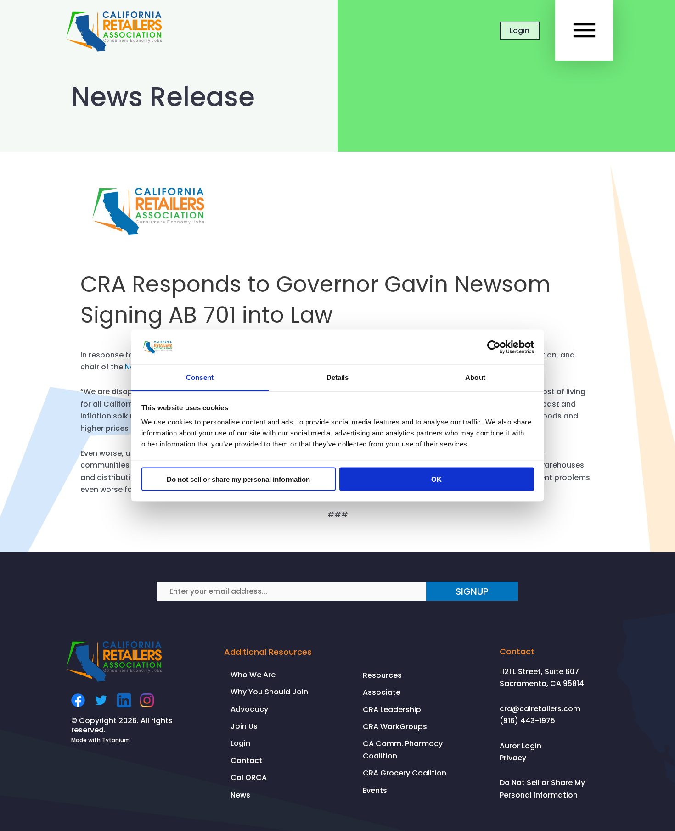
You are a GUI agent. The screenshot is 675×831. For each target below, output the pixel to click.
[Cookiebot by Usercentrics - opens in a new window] (494, 347)
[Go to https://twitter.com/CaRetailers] (101, 700)
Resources (382, 675)
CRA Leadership (392, 709)
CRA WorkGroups (395, 726)
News (240, 795)
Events (375, 790)
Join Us (244, 726)
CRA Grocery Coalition (404, 773)
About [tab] (475, 377)
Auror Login (520, 746)
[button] (472, 591)
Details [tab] (337, 377)
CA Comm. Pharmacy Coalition (403, 749)
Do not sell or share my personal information (238, 479)
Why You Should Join (269, 691)
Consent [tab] (200, 377)
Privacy (513, 758)
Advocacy (249, 709)
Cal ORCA (249, 777)
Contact (246, 760)
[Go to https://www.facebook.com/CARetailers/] (78, 700)
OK (436, 479)
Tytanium (116, 740)
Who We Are (253, 674)
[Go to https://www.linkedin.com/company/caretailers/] (124, 700)
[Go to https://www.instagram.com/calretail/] (147, 700)
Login (519, 30)
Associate (381, 692)
